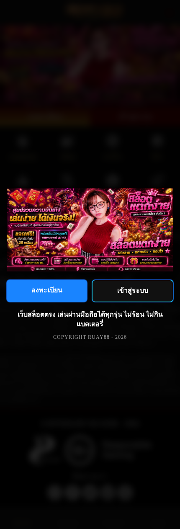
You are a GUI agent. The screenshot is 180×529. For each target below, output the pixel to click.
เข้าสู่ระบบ (132, 290)
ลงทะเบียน (46, 289)
